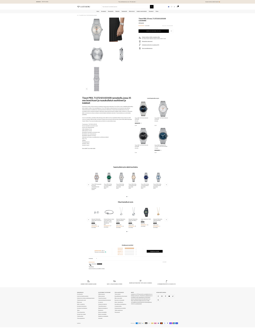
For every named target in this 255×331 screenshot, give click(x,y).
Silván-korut (131, 11)
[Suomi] (168, 6)
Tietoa (157, 11)
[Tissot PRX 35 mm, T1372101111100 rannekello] (121, 177)
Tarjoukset (151, 11)
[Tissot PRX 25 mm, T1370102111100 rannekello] (134, 177)
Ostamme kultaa (118, 306)
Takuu (78, 310)
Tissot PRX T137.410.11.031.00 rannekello (161, 118)
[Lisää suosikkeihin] (171, 31)
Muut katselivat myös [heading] (125, 202)
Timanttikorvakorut (102, 306)
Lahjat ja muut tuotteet (142, 11)
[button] (141, 25)
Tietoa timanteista (81, 312)
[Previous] (88, 184)
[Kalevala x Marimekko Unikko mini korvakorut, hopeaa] (97, 212)
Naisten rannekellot (102, 314)
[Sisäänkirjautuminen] (174, 6)
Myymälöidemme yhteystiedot (121, 296)
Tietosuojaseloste (81, 318)
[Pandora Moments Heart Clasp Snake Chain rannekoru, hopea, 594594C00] (109, 212)
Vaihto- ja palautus (81, 304)
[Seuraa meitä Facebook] (158, 296)
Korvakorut (100, 302)
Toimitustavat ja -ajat (81, 300)
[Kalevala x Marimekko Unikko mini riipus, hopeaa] (121, 212)
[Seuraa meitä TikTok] (173, 296)
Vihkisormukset (101, 294)
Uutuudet (100, 318)
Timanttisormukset (102, 298)
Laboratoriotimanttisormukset (104, 300)
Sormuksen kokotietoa (81, 306)
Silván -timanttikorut (119, 302)
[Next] (166, 184)
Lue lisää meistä (138, 303)
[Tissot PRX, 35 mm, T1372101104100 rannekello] (146, 177)
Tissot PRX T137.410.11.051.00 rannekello (141, 146)
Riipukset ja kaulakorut (103, 308)
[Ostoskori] (177, 6)
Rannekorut (100, 310)
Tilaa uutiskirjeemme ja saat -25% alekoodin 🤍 (127, 1)
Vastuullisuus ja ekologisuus (120, 304)
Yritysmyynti (117, 312)
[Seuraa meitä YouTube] (169, 296)
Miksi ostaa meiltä (118, 298)
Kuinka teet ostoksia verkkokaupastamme (85, 298)
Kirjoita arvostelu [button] (154, 251)
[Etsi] (152, 6)
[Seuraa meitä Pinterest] (165, 296)
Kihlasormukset (101, 296)
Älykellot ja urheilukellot (103, 316)
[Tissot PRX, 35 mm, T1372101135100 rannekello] (158, 177)
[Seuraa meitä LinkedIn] (158, 300)
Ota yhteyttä (80, 294)
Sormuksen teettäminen (82, 308)
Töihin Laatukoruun (119, 310)
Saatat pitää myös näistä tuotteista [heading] (125, 167)
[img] (91, 262)
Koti (77, 15)
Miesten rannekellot (102, 312)
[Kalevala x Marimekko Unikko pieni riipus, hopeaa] (134, 212)
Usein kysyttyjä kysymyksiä (82, 296)
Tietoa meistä (117, 294)
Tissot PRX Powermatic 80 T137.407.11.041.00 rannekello (160, 146)
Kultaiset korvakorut (102, 304)
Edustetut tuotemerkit (119, 300)
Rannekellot (110, 11)
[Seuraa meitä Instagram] (162, 296)
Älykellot (117, 11)
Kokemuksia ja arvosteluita (120, 308)
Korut (98, 11)
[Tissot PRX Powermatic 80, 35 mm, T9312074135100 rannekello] (97, 177)
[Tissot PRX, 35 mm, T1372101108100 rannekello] (109, 177)
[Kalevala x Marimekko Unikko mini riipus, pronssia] (158, 212)
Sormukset (103, 11)
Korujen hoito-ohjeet (81, 314)
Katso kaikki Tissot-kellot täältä (88, 148)
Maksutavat (79, 302)
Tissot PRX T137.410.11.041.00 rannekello (141, 118)
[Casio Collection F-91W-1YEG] (146, 212)
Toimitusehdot (80, 316)
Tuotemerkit (124, 11)
